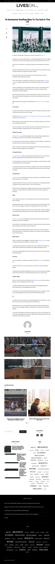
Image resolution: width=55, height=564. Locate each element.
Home (5, 1)
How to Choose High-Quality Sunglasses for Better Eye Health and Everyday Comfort (18, 448)
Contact (15, 1)
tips (46, 483)
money (45, 477)
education (39, 455)
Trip (40, 486)
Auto (42, 13)
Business (43, 447)
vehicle (46, 486)
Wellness (38, 489)
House (33, 472)
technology (40, 483)
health (43, 463)
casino (47, 450)
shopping (37, 481)
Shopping (15, 13)
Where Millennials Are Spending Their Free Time (39, 419)
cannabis (32, 450)
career (42, 450)
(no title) (6, 517)
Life (47, 474)
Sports (32, 13)
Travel (9, 10)
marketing (38, 477)
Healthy (44, 466)
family (45, 458)
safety (31, 481)
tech (33, 483)
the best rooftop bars (41, 101)
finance (40, 460)
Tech (27, 13)
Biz (24, 13)
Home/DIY (37, 13)
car (37, 450)
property (38, 479)
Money (46, 10)
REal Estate (46, 479)
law (32, 474)
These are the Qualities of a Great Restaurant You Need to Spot (16, 419)
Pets (35, 10)
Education (40, 10)
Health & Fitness (29, 10)
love (32, 477)
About (9, 1)
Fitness (46, 460)
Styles (20, 13)
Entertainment (19, 10)
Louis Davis (27, 331)
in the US (43, 55)
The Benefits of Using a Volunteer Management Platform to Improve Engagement (22, 472)
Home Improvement (43, 469)
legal (42, 474)
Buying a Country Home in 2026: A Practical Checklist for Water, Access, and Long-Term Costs (21, 457)
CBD (34, 453)
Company (42, 453)
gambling (34, 463)
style (48, 481)
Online (32, 479)
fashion (33, 460)
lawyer (37, 474)
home (33, 469)
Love (13, 10)
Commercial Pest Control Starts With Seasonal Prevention (23, 465)
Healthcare (36, 466)
